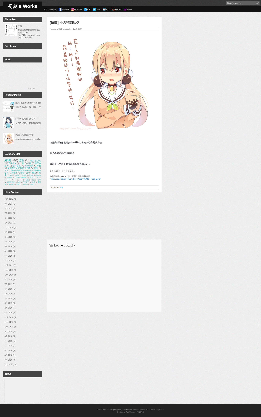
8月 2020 (8, 237)
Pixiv (88, 9)
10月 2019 (9, 275)
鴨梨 (32, 184)
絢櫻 (33, 182)
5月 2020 (8, 251)
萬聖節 (11, 184)
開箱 (22, 173)
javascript (29, 166)
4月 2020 (8, 256)
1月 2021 (8, 223)
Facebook (65, 9)
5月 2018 (8, 350)
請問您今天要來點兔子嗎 (19, 168)
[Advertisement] (104, 215)
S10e (24, 175)
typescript (8, 180)
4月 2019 (8, 298)
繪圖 (8, 160)
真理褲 (14, 173)
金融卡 (18, 184)
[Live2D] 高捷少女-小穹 (25, 119)
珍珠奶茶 (16, 166)
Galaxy (17, 175)
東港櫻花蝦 (10, 182)
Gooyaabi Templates (155, 409)
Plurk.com (31, 88)
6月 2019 (8, 289)
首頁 (45, 9)
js (28, 173)
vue (15, 180)
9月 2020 (8, 232)
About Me (52, 9)
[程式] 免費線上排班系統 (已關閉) (30, 103)
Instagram (78, 9)
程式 (34, 173)
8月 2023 (8, 208)
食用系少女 (35, 160)
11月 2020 (9, 227)
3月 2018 (8, 360)
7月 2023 (8, 213)
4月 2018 (8, 355)
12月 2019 (9, 265)
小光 (33, 180)
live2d (31, 175)
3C (11, 175)
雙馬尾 (25, 184)
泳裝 (18, 182)
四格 (36, 168)
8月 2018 (8, 336)
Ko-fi (107, 9)
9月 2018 (8, 331)
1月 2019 (8, 313)
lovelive (9, 177)
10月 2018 (9, 327)
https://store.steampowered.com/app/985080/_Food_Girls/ (75, 179)
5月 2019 (8, 294)
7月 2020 (8, 242)
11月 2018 (9, 322)
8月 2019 (8, 279)
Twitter (98, 9)
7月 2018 (8, 341)
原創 (21, 160)
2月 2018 (8, 364)
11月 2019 (9, 270)
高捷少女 (12, 163)
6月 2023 (8, 218)
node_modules (21, 177)
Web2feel (140, 412)
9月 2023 (8, 204)
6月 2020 (8, 246)
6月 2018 (8, 346)
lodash (38, 175)
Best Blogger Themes (130, 409)
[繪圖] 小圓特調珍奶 (24, 135)
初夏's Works (22, 6)
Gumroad (117, 9)
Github (129, 9)
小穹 (39, 180)
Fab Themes (130, 412)
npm (31, 177)
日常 (6, 170)
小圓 (29, 163)
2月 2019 (8, 308)
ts (37, 177)
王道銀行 (26, 182)
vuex (21, 180)
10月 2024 (9, 199)
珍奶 (39, 166)
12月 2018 (9, 317)
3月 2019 (8, 303)
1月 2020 (8, 260)
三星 (27, 180)
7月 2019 (8, 284)
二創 (22, 163)
